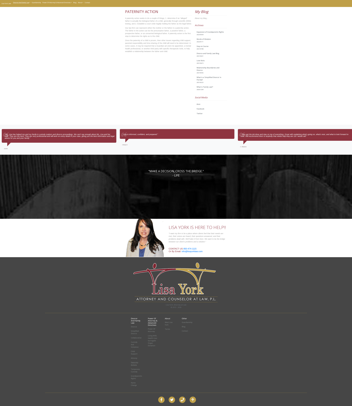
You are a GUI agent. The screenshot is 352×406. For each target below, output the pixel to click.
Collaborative (136, 338)
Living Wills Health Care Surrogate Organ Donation (152, 341)
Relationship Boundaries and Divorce (208, 70)
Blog (74, 3)
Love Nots (201, 61)
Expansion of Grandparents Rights (210, 33)
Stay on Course (202, 47)
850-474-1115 (189, 248)
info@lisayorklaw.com (192, 251)
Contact (87, 3)
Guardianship (36, 3)
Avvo (198, 104)
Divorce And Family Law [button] (21, 3)
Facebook (200, 109)
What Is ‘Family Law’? (205, 88)
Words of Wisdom (204, 40)
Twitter (200, 113)
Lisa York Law (6, 3)
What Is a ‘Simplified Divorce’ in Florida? (209, 79)
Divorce (134, 327)
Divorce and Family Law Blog (208, 54)
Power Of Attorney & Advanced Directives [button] (56, 3)
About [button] (80, 3)
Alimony (134, 358)
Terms (167, 329)
